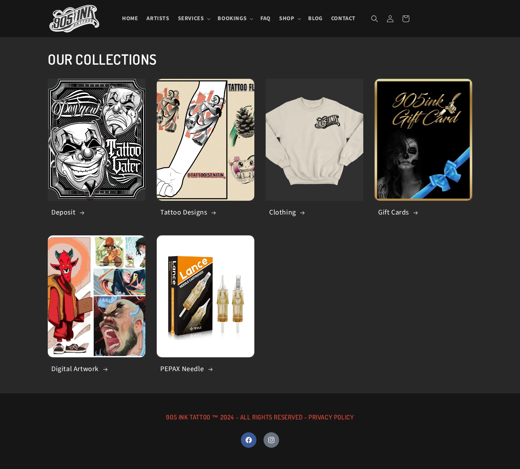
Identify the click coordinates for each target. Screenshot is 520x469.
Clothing (282, 212)
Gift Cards (393, 212)
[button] (194, 19)
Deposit (63, 212)
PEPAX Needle (182, 369)
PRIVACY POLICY (331, 417)
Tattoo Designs (183, 212)
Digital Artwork (75, 369)
